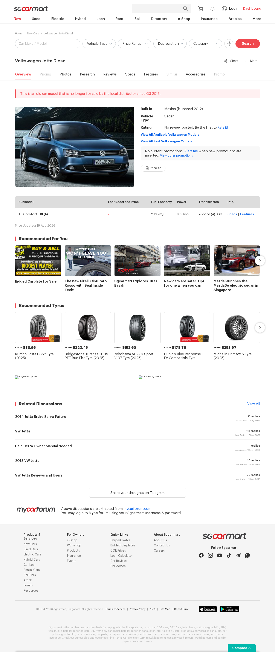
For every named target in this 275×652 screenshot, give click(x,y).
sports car (136, 627)
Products (73, 550)
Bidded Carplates (122, 545)
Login (233, 8)
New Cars (33, 33)
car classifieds (93, 627)
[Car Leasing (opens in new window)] (199, 384)
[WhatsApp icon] (247, 555)
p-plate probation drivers (137, 641)
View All (253, 404)
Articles (235, 19)
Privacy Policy (137, 609)
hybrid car (150, 627)
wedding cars (203, 638)
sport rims (169, 634)
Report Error (181, 609)
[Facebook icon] (201, 555)
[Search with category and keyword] (185, 8)
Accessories (195, 74)
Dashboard (252, 8)
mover (205, 634)
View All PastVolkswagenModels (166, 141)
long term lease (163, 638)
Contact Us (162, 545)
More (256, 19)
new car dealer (111, 631)
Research (87, 74)
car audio (215, 631)
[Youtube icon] (219, 555)
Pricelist (155, 168)
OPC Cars (175, 627)
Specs (130, 74)
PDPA (153, 609)
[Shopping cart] (200, 8)
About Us (160, 540)
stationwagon (204, 627)
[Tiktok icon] (228, 555)
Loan (100, 19)
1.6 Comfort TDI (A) (33, 214)
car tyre (157, 634)
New (17, 19)
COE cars (162, 627)
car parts (102, 634)
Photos (65, 74)
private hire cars (183, 638)
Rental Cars (32, 570)
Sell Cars (30, 575)
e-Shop (184, 19)
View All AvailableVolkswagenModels (170, 134)
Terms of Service (115, 609)
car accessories (85, 634)
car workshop (129, 634)
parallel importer (131, 631)
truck (57, 631)
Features (151, 74)
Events (71, 561)
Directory (159, 19)
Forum (28, 585)
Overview (23, 74)
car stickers (194, 634)
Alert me (191, 151)
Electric (57, 19)
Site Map (165, 609)
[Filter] (228, 43)
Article (28, 580)
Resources (31, 590)
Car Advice (118, 566)
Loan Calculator (121, 555)
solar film (69, 634)
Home (18, 33)
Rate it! (223, 127)
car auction (148, 631)
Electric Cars (32, 554)
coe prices (101, 638)
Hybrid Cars (32, 559)
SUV (222, 627)
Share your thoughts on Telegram (137, 493)
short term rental (143, 638)
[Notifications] (212, 8)
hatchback (188, 627)
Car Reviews (118, 561)
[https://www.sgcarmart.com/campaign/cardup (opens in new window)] (75, 384)
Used (36, 19)
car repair (114, 634)
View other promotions (176, 155)
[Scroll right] (255, 260)
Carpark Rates (120, 540)
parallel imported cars (76, 631)
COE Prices (118, 550)
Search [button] (248, 43)
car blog (84, 638)
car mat (181, 634)
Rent (120, 19)
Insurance (209, 19)
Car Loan (30, 564)
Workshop (74, 545)
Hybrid (80, 19)
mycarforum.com (137, 509)
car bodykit (145, 634)
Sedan (169, 116)
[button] (99, 43)
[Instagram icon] (210, 555)
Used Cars (31, 549)
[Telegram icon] (238, 555)
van (51, 631)
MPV (216, 627)
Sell (137, 19)
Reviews (110, 74)
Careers (159, 550)
